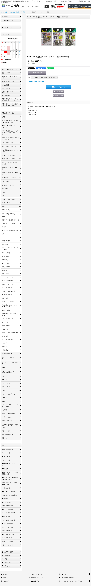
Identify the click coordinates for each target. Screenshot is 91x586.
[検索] (47, 6)
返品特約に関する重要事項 (36, 81)
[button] (58, 95)
